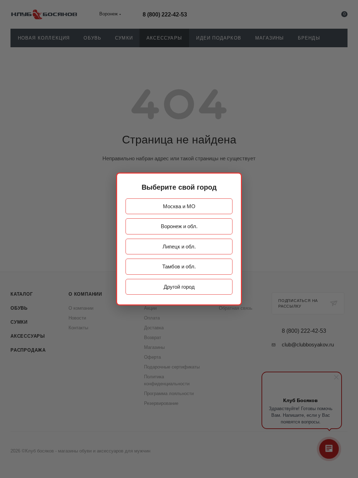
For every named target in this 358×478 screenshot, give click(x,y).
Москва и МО (179, 206)
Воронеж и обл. (179, 226)
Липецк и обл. (179, 246)
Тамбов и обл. (179, 266)
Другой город (179, 287)
